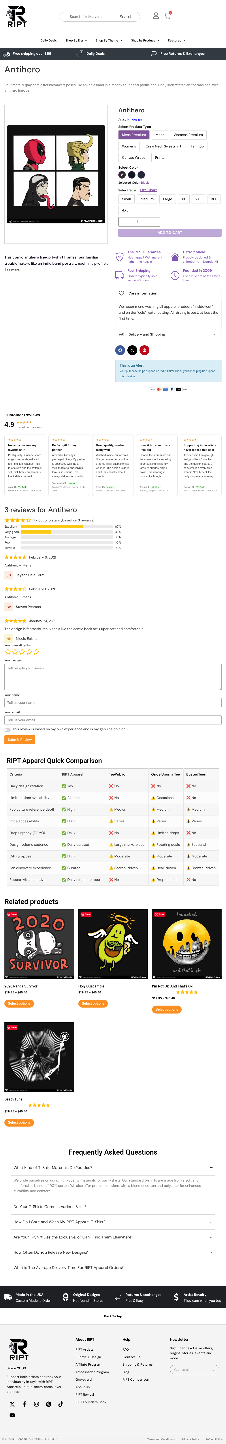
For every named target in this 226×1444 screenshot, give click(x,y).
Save (14, 914)
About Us (82, 1387)
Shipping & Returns (138, 1364)
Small (126, 199)
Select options (19, 1003)
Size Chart (148, 190)
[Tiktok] (60, 1404)
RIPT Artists (84, 1349)
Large (167, 199)
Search (126, 16)
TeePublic (117, 774)
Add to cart (170, 232)
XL (184, 199)
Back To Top (113, 1316)
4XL (125, 210)
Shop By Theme (107, 40)
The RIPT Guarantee (144, 252)
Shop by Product (143, 40)
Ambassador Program (92, 1372)
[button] (120, 350)
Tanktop (197, 146)
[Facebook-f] (24, 1404)
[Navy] (141, 175)
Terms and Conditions (161, 1439)
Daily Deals (48, 40)
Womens (129, 146)
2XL (198, 199)
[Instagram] (36, 1404)
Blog (126, 1372)
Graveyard (83, 1379)
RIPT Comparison (136, 1379)
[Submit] (213, 1369)
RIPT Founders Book (90, 1402)
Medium (147, 199)
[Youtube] (12, 1415)
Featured (174, 40)
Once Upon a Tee (165, 774)
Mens (160, 134)
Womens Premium (188, 134)
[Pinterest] (48, 1404)
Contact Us (131, 1357)
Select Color (128, 167)
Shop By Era (74, 40)
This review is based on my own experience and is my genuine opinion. (69, 729)
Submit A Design (88, 1357)
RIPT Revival (84, 1394)
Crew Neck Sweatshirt (163, 146)
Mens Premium (134, 134)
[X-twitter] (12, 1404)
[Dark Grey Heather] (132, 175)
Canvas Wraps (133, 157)
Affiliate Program (88, 1364)
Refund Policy (214, 1439)
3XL (214, 199)
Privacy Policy (190, 1439)
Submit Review (20, 739)
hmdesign (134, 119)
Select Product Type (134, 126)
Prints (159, 157)
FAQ (126, 1349)
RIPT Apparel (20, 1439)
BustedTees (196, 774)
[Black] (122, 175)
